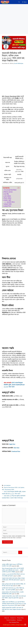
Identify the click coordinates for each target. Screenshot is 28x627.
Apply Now (12, 444)
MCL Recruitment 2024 (8, 489)
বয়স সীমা (6, 194)
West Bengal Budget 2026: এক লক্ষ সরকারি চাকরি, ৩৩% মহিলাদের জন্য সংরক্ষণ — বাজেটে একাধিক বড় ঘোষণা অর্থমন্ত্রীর (13, 570)
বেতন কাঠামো (7, 196)
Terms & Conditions (11, 620)
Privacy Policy (20, 618)
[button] (19, 2)
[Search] (20, 552)
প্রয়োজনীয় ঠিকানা (11, 202)
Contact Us (13, 618)
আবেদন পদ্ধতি (7, 200)
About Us (6, 618)
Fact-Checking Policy (14, 622)
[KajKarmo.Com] (5, 2)
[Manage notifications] (25, 624)
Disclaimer (19, 620)
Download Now (15, 451)
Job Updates (7, 485)
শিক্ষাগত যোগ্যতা (8, 192)
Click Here (16, 448)
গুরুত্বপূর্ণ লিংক (7, 206)
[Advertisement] (14, 19)
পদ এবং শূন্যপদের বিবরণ (10, 190)
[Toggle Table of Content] (17, 188)
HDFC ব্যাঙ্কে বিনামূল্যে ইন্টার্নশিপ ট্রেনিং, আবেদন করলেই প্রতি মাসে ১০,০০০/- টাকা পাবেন (14, 385)
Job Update (21, 487)
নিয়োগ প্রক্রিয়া (8, 198)
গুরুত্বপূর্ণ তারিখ (8, 204)
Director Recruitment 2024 (10, 487)
